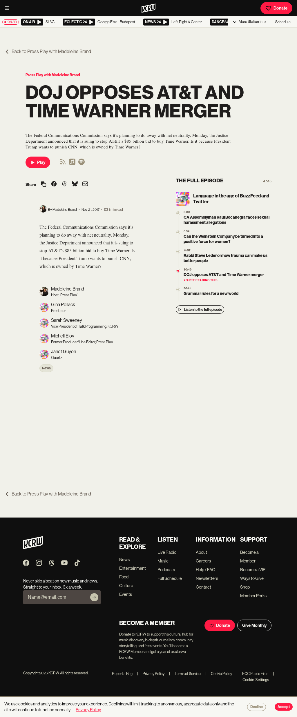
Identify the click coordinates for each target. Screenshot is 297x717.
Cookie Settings (255, 680)
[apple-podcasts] (72, 163)
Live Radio (166, 552)
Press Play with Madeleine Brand (53, 75)
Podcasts (166, 569)
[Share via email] (85, 184)
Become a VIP (252, 569)
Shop (245, 587)
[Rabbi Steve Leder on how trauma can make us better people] (178, 251)
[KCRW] (33, 547)
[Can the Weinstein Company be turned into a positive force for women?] (178, 232)
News (46, 368)
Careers (203, 560)
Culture (126, 585)
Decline (256, 707)
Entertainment (132, 568)
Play (41, 162)
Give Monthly (254, 625)
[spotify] (81, 163)
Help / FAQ (205, 569)
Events (125, 594)
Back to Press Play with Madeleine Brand (51, 51)
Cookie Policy (218, 673)
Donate (280, 8)
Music (163, 560)
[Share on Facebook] (54, 184)
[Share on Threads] (64, 184)
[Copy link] (43, 184)
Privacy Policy (150, 673)
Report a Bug (122, 673)
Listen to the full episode (203, 309)
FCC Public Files (252, 673)
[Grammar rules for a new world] (178, 289)
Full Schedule (169, 578)
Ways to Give (252, 578)
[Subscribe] (94, 597)
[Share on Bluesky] (75, 184)
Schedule (283, 22)
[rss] (62, 163)
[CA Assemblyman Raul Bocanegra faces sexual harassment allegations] (178, 213)
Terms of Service (185, 673)
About (201, 552)
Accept (284, 707)
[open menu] (8, 8)
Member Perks (253, 595)
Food (123, 576)
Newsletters (207, 578)
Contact (203, 587)
